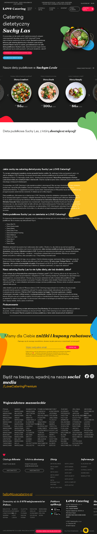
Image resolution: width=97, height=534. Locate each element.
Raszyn (52, 437)
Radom (87, 424)
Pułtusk (64, 418)
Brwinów (64, 420)
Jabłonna (53, 418)
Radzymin (76, 426)
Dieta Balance (11, 235)
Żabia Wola (31, 420)
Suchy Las (53, 430)
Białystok (6, 509)
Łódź (14, 515)
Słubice (52, 443)
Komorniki (53, 428)
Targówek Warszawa (7, 444)
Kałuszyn (30, 445)
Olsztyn (24, 509)
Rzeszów (33, 509)
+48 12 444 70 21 (12, 470)
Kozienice (65, 411)
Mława (64, 441)
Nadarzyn (53, 432)
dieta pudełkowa (8, 47)
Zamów (20, 118)
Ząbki (74, 439)
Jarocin (75, 413)
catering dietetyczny (19, 42)
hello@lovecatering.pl (17, 494)
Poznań (24, 513)
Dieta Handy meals (13, 226)
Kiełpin (28, 415)
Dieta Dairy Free (12, 230)
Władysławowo (77, 415)
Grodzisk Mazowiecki (89, 410)
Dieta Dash (54, 472)
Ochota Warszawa (7, 431)
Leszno (87, 422)
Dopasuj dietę (41, 9)
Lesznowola (43, 430)
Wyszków (76, 424)
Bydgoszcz (7, 511)
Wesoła (41, 435)
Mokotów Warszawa (18, 436)
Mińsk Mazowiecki (89, 419)
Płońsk (75, 411)
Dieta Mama (10, 228)
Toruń (32, 517)
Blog (92, 3)
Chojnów (53, 415)
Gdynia (5, 517)
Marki (86, 413)
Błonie (63, 435)
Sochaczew (77, 443)
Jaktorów (30, 413)
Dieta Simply (69, 470)
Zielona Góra (42, 514)
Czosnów (30, 432)
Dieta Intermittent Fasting (55, 482)
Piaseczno (88, 432)
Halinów (41, 445)
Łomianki (76, 430)
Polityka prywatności (71, 531)
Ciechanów (77, 432)
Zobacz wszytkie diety (84, 68)
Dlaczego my (85, 3)
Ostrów (41, 413)
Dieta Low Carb (12, 237)
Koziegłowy (43, 426)
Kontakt (64, 8)
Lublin (14, 517)
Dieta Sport (11, 239)
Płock (86, 428)
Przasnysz (65, 413)
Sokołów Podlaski (65, 427)
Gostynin (53, 439)
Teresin (41, 432)
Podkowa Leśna (41, 419)
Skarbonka (85, 473)
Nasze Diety (30, 9)
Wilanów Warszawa (18, 414)
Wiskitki (29, 418)
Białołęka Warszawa (18, 427)
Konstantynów (31, 424)
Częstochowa (7, 513)
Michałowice (43, 415)
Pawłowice (42, 428)
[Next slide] (89, 95)
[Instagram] (92, 376)
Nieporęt (53, 409)
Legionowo (89, 435)
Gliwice (15, 509)
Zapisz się (72, 347)
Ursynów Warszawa (7, 440)
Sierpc (51, 435)
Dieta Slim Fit (11, 224)
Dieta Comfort (70, 482)
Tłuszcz (52, 420)
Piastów (64, 415)
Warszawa (88, 437)
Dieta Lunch (69, 463)
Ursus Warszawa (18, 419)
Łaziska (29, 426)
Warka (52, 424)
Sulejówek (65, 424)
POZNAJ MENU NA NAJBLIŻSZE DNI (48, 531)
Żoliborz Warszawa (18, 423)
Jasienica (41, 411)
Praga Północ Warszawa (7, 411)
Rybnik (23, 517)
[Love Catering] (14, 9)
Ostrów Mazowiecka (66, 444)
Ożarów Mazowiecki (66, 431)
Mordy (29, 441)
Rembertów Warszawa (31, 410)
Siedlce (87, 426)
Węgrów (52, 441)
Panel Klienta (73, 9)
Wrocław (42, 511)
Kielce (14, 513)
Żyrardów (76, 422)
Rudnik (28, 430)
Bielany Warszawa (18, 440)
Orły (28, 428)
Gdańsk (5, 515)
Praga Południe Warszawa (7, 426)
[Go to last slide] (8, 95)
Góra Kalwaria (65, 438)
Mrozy (29, 437)
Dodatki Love (52, 9)
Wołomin (88, 415)
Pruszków (88, 430)
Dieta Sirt (10, 241)
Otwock (75, 445)
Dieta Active (69, 485)
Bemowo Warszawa (7, 436)
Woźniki (29, 435)
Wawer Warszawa (18, 410)
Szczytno (76, 418)
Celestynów (31, 443)
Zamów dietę (86, 9)
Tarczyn (53, 426)
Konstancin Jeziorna (54, 412)
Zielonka (76, 409)
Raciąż (52, 422)
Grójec (75, 428)
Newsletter (85, 476)
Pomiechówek (43, 409)
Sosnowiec (34, 513)
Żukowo (64, 409)
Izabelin (41, 424)
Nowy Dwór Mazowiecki (77, 436)
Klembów (30, 422)
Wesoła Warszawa (7, 416)
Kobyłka (76, 420)
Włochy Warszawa (7, 421)
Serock (52, 445)
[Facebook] (87, 376)
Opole (23, 511)
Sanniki (29, 439)
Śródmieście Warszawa (19, 431)
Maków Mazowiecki (42, 442)
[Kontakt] (85, 530)
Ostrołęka (77, 441)
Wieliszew (42, 439)
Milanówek (65, 422)
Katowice (15, 511)
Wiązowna (42, 422)
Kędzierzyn (42, 437)
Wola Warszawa (18, 444)
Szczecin (33, 515)
